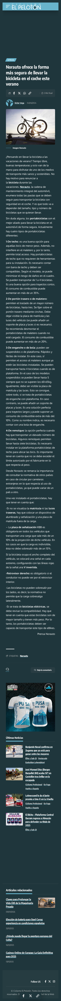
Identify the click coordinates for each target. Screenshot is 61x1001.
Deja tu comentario (44, 670)
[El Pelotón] (27, 6)
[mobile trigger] (9, 6)
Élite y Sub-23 (31, 758)
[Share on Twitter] (19, 93)
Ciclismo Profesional (33, 784)
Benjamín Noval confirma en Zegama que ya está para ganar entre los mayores (39, 750)
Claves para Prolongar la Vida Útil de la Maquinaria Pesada (19, 903)
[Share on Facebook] (14, 93)
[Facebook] (45, 981)
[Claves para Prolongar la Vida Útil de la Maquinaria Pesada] (46, 903)
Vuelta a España (32, 788)
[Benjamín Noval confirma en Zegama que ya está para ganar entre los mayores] (14, 751)
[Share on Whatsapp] (24, 93)
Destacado (42, 758)
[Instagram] (54, 981)
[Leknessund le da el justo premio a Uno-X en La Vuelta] (14, 800)
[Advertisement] (30, 33)
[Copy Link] (29, 93)
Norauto (24, 655)
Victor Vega (19, 103)
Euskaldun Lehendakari (35, 762)
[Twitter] (49, 981)
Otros (11, 60)
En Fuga (47, 784)
